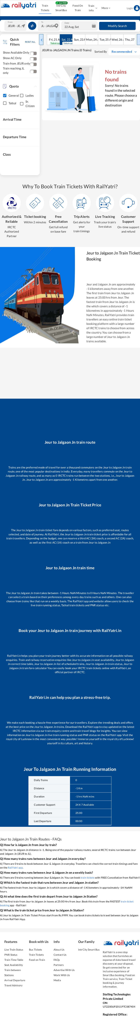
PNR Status (10, 954)
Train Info (91, 8)
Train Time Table (13, 959)
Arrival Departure (14, 980)
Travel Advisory (13, 985)
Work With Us (62, 975)
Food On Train (78, 8)
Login (130, 8)
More (105, 7)
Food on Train (37, 959)
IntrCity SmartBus (61, 8)
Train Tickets (45, 8)
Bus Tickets (35, 949)
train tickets (87, 877)
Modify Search (117, 26)
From (10, 22)
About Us (59, 949)
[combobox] (16, 25)
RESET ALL (30, 41)
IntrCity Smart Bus (89, 949)
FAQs (57, 959)
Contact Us (60, 954)
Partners (59, 964)
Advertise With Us (64, 970)
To (42, 22)
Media (57, 980)
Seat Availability (13, 964)
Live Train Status (13, 949)
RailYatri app (15, 867)
